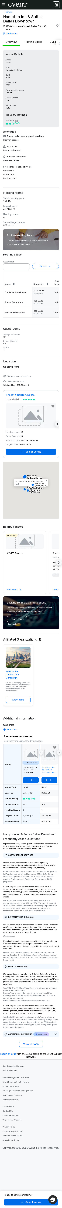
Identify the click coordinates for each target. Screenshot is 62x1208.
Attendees (8, 261)
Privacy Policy (9, 1127)
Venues (9, 12)
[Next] (59, 43)
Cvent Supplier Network (13, 1066)
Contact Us (8, 1111)
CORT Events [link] (15, 553)
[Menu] (3, 5)
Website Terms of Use (12, 1136)
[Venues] (56, 4)
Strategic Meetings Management (18, 1091)
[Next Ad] (57, 424)
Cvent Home (8, 1106)
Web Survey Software (12, 1095)
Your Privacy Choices (12, 1120)
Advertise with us (11, 1140)
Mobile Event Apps (11, 1086)
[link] (25, 541)
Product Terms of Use (12, 1131)
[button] (26, 266)
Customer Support (11, 1115)
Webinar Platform (10, 1100)
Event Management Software (16, 1077)
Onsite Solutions (10, 1070)
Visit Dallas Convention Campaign (12, 674)
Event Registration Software (16, 1082)
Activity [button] (57, 575)
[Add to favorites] (57, 25)
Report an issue (8, 1054)
